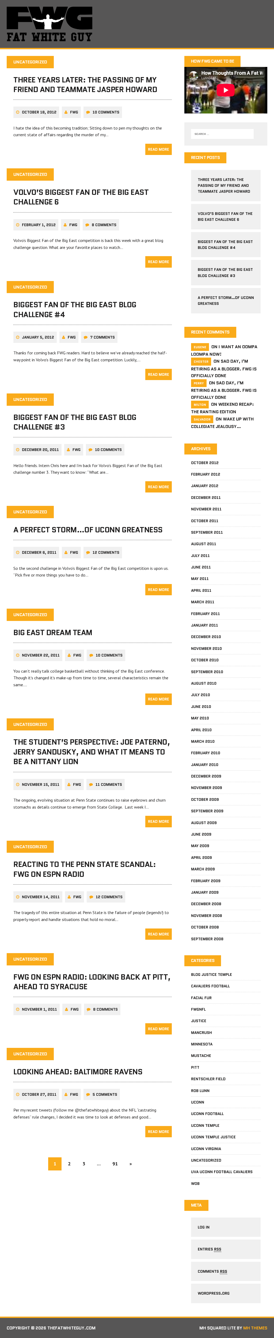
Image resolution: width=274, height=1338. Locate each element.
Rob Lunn (200, 1090)
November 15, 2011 (40, 784)
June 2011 (201, 567)
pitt (195, 1067)
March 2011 (202, 602)
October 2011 (204, 521)
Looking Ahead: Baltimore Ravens (77, 1071)
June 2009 (201, 834)
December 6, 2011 (39, 552)
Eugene (200, 347)
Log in (204, 1227)
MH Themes (255, 1328)
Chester (201, 361)
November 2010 (206, 648)
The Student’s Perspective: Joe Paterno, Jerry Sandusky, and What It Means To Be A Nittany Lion (91, 752)
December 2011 (206, 497)
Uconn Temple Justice (213, 1137)
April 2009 (201, 857)
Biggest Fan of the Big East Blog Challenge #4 (74, 309)
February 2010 (205, 753)
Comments (212, 1271)
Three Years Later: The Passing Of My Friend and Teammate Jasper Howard (85, 84)
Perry (199, 383)
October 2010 (205, 660)
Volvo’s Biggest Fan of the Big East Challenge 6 (81, 197)
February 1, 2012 (39, 225)
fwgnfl (198, 1009)
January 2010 (204, 764)
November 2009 (206, 787)
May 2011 (200, 578)
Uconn (197, 1102)
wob (195, 1183)
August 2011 (203, 544)
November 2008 (206, 915)
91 (115, 1164)
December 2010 (206, 636)
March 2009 (203, 869)
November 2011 (206, 509)
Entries (209, 1249)
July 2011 (200, 555)
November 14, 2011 (41, 897)
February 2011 (205, 613)
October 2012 (205, 462)
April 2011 (201, 590)
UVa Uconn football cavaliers (222, 1171)
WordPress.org (214, 1293)
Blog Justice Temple (211, 974)
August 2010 (203, 683)
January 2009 (205, 892)
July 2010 (200, 695)
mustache (201, 1055)
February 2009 (205, 881)
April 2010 (201, 730)
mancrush (201, 1032)
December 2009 (206, 776)
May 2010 (200, 718)
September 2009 (207, 811)
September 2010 (207, 671)
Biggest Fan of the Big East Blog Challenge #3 (74, 422)
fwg (74, 112)
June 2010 (201, 706)
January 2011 (204, 625)
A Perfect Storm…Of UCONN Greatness (88, 529)
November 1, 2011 (39, 1009)
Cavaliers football (210, 986)
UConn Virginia (206, 1148)
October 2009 (205, 799)
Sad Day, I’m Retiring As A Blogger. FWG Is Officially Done (224, 368)
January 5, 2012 (38, 337)
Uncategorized (206, 1160)
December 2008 (206, 904)
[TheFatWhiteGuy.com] (137, 24)
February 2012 (205, 474)
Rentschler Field (208, 1079)
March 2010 (203, 741)
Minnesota (201, 1044)
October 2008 (205, 927)
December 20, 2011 (40, 449)
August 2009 (204, 822)
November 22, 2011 (41, 655)
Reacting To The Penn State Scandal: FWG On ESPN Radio (84, 869)
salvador (202, 419)
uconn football (207, 1113)
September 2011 (207, 532)
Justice (198, 1021)
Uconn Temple (205, 1125)
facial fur (201, 997)
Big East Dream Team (52, 632)
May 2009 (200, 845)
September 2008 (207, 939)
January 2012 (204, 485)
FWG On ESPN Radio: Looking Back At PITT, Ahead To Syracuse (92, 982)
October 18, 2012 (39, 112)
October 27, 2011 (39, 1094)
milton (200, 404)
